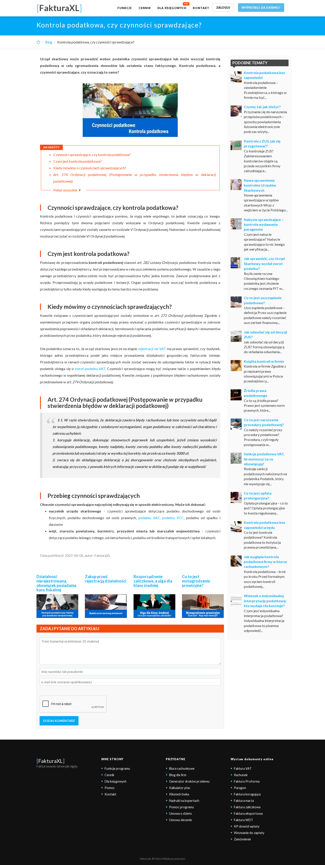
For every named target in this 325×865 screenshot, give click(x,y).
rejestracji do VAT (152, 349)
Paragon (240, 788)
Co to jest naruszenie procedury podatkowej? (264, 422)
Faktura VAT (243, 768)
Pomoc (110, 788)
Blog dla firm (177, 775)
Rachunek (241, 775)
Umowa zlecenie (180, 820)
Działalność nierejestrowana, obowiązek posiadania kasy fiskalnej (56, 583)
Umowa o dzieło (180, 813)
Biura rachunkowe (182, 768)
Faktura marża (244, 801)
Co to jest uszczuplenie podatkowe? (262, 300)
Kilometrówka (179, 794)
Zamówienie (242, 839)
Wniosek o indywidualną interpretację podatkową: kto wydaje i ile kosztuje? (265, 601)
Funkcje (124, 8)
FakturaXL (50, 761)
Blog (48, 42)
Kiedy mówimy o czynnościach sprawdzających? (89, 168)
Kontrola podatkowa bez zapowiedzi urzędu (264, 524)
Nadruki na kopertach (184, 801)
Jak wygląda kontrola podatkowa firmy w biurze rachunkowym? (265, 562)
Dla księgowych (171, 8)
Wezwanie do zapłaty (249, 833)
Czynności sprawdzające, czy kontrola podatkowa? (92, 154)
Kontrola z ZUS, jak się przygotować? (262, 143)
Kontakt (201, 8)
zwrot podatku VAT (90, 368)
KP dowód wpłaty (246, 826)
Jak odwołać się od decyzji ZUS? (265, 334)
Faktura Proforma (247, 781)
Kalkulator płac (179, 788)
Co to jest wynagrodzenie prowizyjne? (196, 581)
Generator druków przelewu (189, 781)
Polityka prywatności (173, 858)
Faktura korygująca (247, 794)
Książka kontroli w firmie (264, 361)
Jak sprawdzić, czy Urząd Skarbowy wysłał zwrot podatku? (264, 263)
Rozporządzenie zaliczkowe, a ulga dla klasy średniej (153, 581)
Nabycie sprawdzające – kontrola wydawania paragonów (263, 224)
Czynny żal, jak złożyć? (262, 107)
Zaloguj (223, 7)
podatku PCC (173, 518)
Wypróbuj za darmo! (261, 7)
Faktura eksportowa (248, 813)
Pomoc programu (181, 807)
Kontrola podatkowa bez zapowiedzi (264, 75)
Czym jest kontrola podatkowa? (77, 161)
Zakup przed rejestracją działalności (105, 578)
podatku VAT (149, 518)
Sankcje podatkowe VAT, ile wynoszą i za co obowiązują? (264, 459)
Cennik (145, 8)
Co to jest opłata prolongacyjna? (257, 495)
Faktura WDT (243, 820)
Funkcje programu (117, 768)
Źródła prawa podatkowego (255, 392)
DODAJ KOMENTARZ (59, 721)
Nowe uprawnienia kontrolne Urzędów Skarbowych (260, 185)
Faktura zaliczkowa (247, 807)
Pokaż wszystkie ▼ (67, 190)
